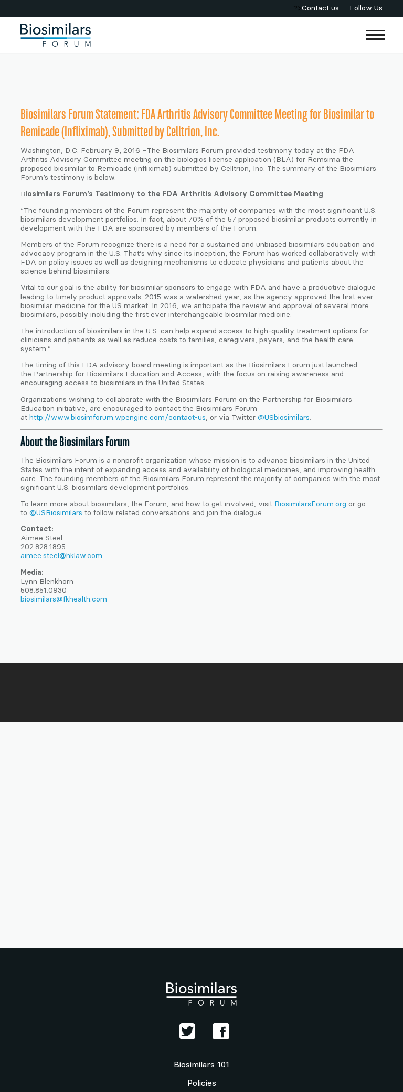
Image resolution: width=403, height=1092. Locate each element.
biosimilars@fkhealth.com (63, 599)
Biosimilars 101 (201, 1064)
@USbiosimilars (284, 417)
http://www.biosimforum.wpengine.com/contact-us (117, 417)
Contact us (320, 8)
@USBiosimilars (55, 512)
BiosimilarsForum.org (310, 503)
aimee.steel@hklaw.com (61, 555)
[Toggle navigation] (375, 35)
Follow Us (366, 8)
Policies (201, 1083)
